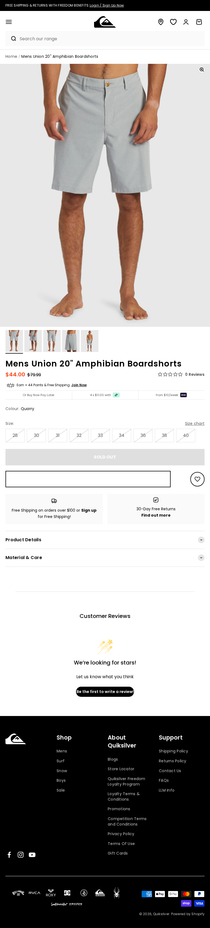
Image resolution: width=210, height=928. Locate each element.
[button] (8, 21)
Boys (61, 780)
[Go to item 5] (89, 342)
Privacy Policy (121, 834)
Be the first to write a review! (105, 691)
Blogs (113, 759)
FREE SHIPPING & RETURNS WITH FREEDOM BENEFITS (64, 5)
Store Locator (121, 769)
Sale (61, 790)
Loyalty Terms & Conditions (124, 796)
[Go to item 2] (33, 342)
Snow (62, 771)
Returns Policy (172, 761)
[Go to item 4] (71, 342)
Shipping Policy (173, 751)
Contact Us (170, 771)
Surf (61, 761)
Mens (62, 751)
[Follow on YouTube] (32, 854)
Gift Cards (118, 853)
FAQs (164, 780)
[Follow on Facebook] (9, 854)
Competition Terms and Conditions (127, 821)
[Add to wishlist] (197, 479)
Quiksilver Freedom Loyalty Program (126, 781)
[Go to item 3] (52, 342)
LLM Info (166, 790)
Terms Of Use (121, 843)
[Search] (11, 39)
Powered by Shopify (188, 914)
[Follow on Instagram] (20, 854)
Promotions (119, 809)
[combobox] (110, 39)
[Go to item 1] (14, 342)
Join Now (79, 385)
